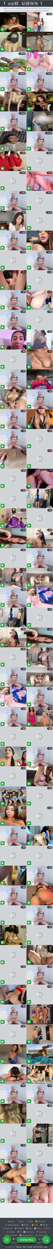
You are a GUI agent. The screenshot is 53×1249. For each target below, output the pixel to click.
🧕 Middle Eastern (12, 1225)
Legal (45, 1247)
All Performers (38, 1247)
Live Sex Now (26, 1240)
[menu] (6, 1239)
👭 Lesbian (11, 1232)
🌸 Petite (37, 1228)
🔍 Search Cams (39, 1242)
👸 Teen (35, 1225)
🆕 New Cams (28, 1232)
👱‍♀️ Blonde (44, 1225)
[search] (46, 1239)
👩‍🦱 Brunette (7, 1228)
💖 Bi (19, 1232)
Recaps (29, 1247)
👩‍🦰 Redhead (19, 1228)
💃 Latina (29, 1221)
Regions (19, 1247)
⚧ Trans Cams (11, 1235)
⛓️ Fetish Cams (41, 1235)
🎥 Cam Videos (13, 1242)
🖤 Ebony (20, 1221)
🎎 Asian (11, 1221)
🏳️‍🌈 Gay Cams (41, 1232)
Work (24, 1247)
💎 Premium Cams (26, 1235)
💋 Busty (46, 1228)
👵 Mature (25, 1225)
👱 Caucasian (40, 1221)
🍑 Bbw (29, 1228)
